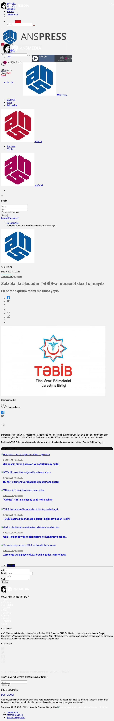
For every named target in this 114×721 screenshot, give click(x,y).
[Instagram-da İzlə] (3, 662)
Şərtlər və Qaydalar (16, 717)
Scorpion (104, 707)
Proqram (7, 621)
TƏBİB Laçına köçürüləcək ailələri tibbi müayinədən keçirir (36, 518)
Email (3, 573)
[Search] (18, 21)
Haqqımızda (12, 14)
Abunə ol (5, 685)
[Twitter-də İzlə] (2, 653)
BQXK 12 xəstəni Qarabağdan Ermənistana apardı (31, 481)
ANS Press (61, 95)
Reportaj (11, 146)
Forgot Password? (10, 218)
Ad (2, 570)
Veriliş (10, 149)
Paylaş (5, 582)
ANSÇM (38, 185)
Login (4, 215)
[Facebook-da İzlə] (2, 649)
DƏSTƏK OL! (7, 694)
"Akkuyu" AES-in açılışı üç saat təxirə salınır (28, 499)
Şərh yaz (11, 565)
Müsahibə (12, 105)
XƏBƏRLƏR (7, 276)
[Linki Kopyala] (8, 313)
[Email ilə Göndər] (8, 317)
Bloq (9, 102)
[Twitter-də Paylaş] (8, 301)
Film (5, 623)
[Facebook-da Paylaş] (8, 298)
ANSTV (38, 141)
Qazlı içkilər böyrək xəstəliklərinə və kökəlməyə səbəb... (35, 536)
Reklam (10, 11)
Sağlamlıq (18, 277)
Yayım (5, 599)
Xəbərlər (11, 100)
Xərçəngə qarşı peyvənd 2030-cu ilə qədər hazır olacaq (34, 554)
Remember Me (11, 212)
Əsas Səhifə (12, 223)
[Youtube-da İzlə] (3, 657)
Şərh (3, 579)
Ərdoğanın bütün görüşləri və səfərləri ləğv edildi (31, 464)
